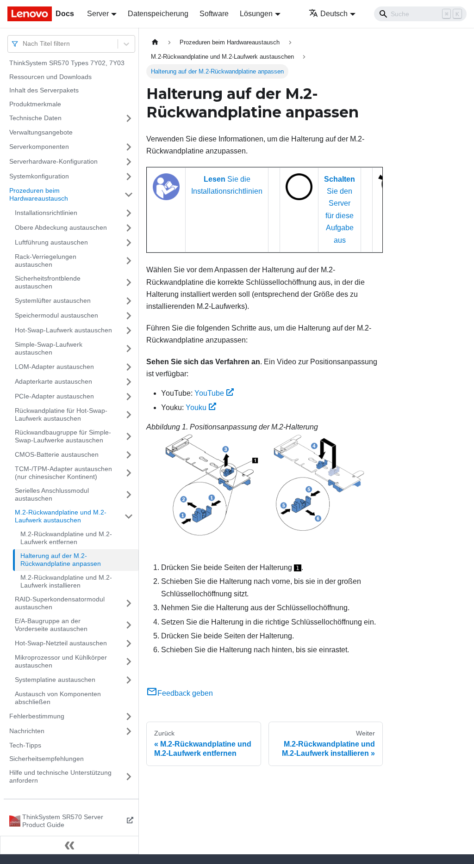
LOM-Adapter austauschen (54, 366)
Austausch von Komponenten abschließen (58, 698)
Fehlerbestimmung (36, 716)
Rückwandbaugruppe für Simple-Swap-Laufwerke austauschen (63, 436)
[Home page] (155, 42)
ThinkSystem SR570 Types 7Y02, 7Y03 (67, 63)
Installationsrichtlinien (46, 212)
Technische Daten (35, 118)
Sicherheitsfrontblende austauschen (48, 282)
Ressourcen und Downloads (50, 76)
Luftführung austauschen (51, 242)
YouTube (209, 393)
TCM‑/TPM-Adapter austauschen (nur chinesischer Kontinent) (63, 473)
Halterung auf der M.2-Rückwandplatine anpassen (60, 560)
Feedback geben (185, 693)
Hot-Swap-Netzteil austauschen (61, 643)
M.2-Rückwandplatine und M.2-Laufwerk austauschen (60, 516)
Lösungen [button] (256, 14)
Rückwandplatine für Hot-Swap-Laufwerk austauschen (61, 415)
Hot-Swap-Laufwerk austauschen (63, 330)
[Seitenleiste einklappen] (69, 845)
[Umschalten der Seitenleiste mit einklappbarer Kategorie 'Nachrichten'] (128, 731)
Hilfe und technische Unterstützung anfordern (60, 776)
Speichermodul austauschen (56, 315)
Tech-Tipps (25, 745)
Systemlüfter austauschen (53, 300)
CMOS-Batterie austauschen (57, 454)
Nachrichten (26, 731)
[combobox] (24, 43)
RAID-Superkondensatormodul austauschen (60, 603)
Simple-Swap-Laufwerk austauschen (48, 348)
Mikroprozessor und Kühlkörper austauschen (61, 661)
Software (214, 14)
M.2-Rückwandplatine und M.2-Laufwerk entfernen (66, 538)
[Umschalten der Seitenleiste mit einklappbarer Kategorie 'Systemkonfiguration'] (128, 176)
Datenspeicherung (158, 14)
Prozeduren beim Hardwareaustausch (38, 194)
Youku (196, 407)
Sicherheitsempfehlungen (46, 758)
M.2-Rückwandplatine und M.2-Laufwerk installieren (66, 581)
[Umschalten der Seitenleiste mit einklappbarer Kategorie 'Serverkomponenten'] (128, 147)
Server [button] (98, 14)
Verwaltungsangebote (41, 132)
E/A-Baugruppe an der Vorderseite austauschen (51, 625)
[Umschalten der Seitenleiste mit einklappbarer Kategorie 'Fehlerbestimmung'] (128, 716)
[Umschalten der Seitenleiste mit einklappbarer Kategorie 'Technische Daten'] (128, 118)
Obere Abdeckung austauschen (61, 227)
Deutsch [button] (334, 14)
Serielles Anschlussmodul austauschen (52, 494)
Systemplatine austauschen (55, 679)
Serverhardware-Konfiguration (53, 161)
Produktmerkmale (35, 104)
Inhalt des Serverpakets (44, 90)
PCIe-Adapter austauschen (54, 396)
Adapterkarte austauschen (53, 381)
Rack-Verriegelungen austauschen (45, 261)
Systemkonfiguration (39, 176)
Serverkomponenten (39, 146)
